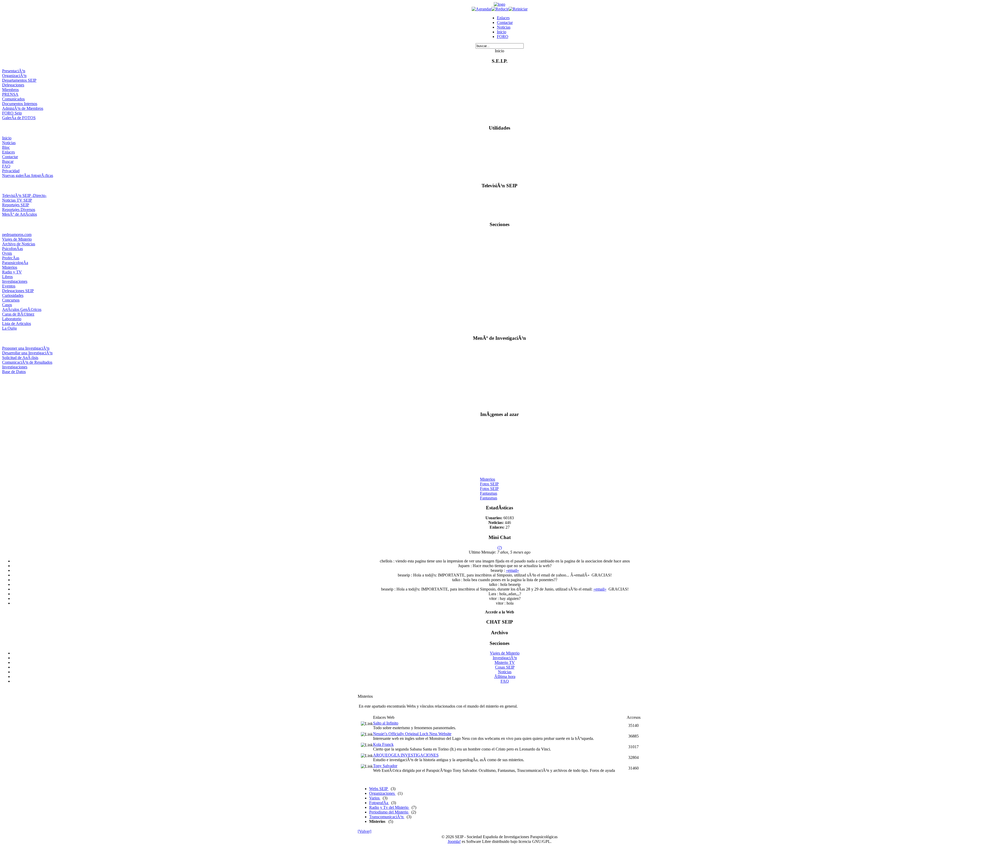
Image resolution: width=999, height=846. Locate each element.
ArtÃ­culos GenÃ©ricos (21, 309)
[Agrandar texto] (481, 9)
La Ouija (9, 328)
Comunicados (13, 99)
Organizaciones (382, 793)
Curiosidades (12, 295)
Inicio (501, 32)
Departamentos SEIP (19, 80)
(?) (499, 547)
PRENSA (10, 94)
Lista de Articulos (16, 323)
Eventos (8, 286)
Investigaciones (14, 281)
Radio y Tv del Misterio (389, 807)
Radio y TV (12, 272)
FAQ (6, 166)
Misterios (9, 267)
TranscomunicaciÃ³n (387, 817)
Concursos (11, 300)
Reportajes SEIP (15, 205)
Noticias (503, 27)
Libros (7, 276)
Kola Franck (383, 744)
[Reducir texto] (500, 9)
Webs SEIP (379, 788)
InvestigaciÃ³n (505, 658)
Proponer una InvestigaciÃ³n (25, 348)
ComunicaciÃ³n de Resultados (27, 362)
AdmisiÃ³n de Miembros (22, 108)
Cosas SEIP (505, 667)
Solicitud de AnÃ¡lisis (20, 357)
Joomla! (454, 841)
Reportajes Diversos (18, 209)
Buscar (8, 161)
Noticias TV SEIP (17, 200)
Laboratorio (11, 319)
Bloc (6, 147)
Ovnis (7, 253)
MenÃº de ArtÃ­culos (19, 214)
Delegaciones (13, 85)
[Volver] (364, 831)
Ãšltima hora (504, 676)
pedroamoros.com (16, 234)
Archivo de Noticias (18, 244)
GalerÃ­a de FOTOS (19, 118)
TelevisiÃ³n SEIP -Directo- (24, 195)
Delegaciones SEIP (18, 291)
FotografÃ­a (379, 802)
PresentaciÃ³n (13, 71)
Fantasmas (488, 489)
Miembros (10, 89)
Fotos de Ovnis (492, 498)
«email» (512, 570)
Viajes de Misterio (17, 239)
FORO (502, 36)
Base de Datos (14, 371)
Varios (375, 798)
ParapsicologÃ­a (15, 262)
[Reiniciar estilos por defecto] (518, 9)
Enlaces (503, 18)
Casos (7, 305)
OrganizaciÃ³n (14, 75)
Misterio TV (505, 662)
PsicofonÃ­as (12, 248)
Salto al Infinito (385, 723)
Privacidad (11, 171)
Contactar (505, 22)
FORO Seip (12, 113)
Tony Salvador (385, 766)
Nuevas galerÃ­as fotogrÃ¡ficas (27, 175)
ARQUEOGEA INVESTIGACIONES (406, 755)
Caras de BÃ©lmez (18, 314)
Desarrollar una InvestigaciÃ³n (27, 353)
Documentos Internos (19, 103)
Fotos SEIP (489, 480)
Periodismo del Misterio (389, 812)
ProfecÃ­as (10, 258)
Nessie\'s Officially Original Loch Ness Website (412, 734)
